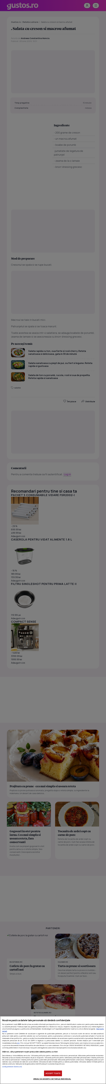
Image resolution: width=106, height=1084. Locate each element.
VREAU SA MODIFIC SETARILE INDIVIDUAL (52, 1079)
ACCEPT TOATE (53, 1073)
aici (18, 1043)
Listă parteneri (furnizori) (12, 1067)
